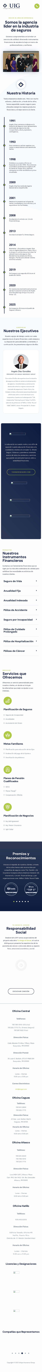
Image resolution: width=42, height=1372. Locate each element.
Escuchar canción (21, 991)
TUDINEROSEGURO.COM (21, 472)
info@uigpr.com (21, 1089)
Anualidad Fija (12, 590)
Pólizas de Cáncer (14, 650)
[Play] (21, 965)
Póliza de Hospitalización (18, 641)
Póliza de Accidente (15, 610)
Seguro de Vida (13, 581)
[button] (21, 583)
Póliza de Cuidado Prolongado (14, 630)
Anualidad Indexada (16, 600)
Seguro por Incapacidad (18, 619)
